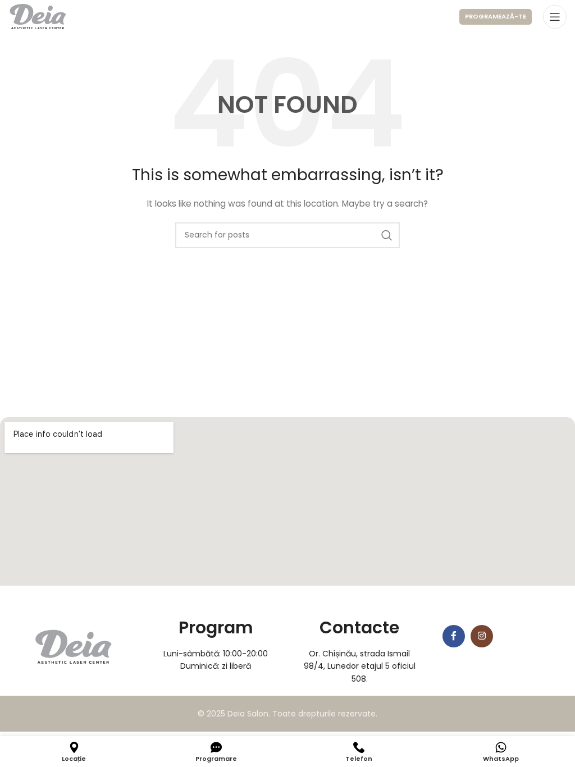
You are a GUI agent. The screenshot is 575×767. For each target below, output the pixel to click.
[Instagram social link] (482, 636)
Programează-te (495, 16)
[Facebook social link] (453, 636)
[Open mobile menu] (554, 17)
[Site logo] (37, 16)
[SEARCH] (387, 235)
